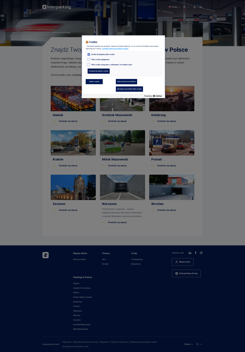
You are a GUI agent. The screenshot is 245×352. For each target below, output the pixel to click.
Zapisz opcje (94, 81)
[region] (123, 66)
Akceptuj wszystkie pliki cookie (129, 89)
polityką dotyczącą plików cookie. (115, 49)
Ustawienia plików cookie (98, 71)
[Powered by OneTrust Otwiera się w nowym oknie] (154, 96)
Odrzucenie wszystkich (126, 81)
